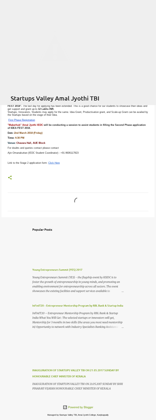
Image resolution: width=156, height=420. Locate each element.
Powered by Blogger (80, 407)
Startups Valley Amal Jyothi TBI (55, 98)
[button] (10, 177)
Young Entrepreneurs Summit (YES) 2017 (57, 269)
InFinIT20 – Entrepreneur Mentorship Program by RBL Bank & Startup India (77, 305)
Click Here (54, 162)
